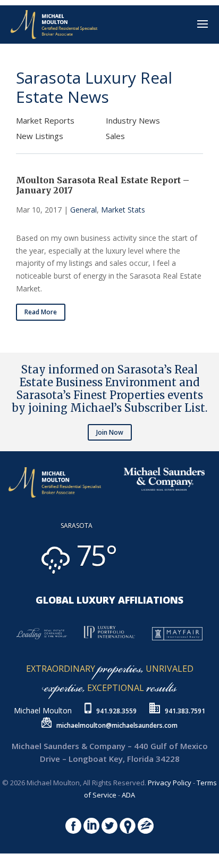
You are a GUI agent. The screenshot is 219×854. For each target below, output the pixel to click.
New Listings (39, 136)
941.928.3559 (116, 710)
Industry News (133, 120)
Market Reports (45, 120)
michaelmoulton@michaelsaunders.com (117, 725)
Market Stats (123, 210)
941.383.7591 (185, 710)
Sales (115, 136)
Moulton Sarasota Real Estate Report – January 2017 (102, 185)
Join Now (109, 432)
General (83, 210)
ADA (128, 795)
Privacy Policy (169, 782)
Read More (40, 311)
